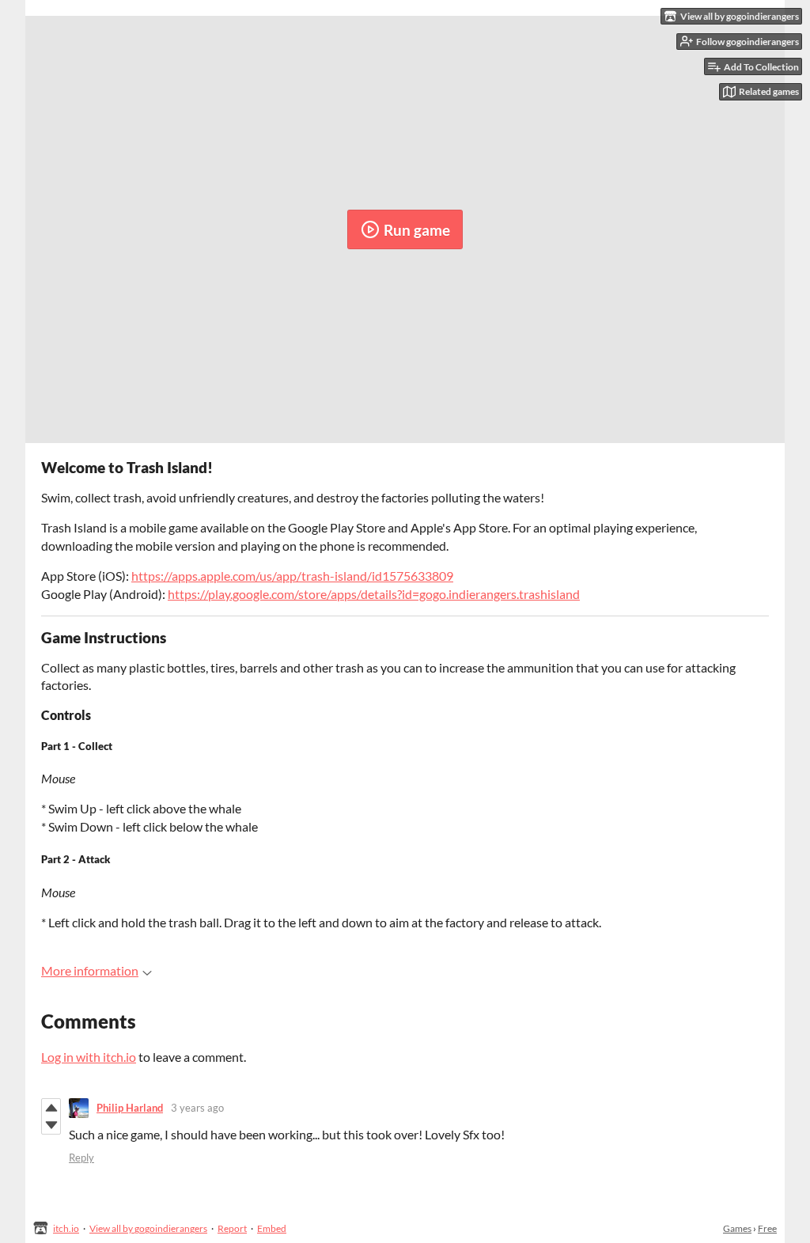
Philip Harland (130, 1107)
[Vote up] (51, 1107)
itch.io (66, 1228)
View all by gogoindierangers (148, 1228)
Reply (81, 1157)
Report (232, 1228)
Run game (417, 230)
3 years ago (197, 1107)
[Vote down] (51, 1125)
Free (767, 1228)
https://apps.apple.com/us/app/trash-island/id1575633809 (292, 575)
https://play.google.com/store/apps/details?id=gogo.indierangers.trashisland (374, 593)
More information (89, 970)
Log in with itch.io (88, 1056)
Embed (271, 1228)
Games (737, 1228)
